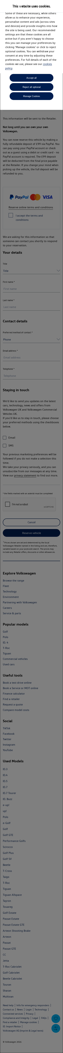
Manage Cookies (31, 96)
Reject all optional (32, 87)
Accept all (31, 78)
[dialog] (31, 526)
